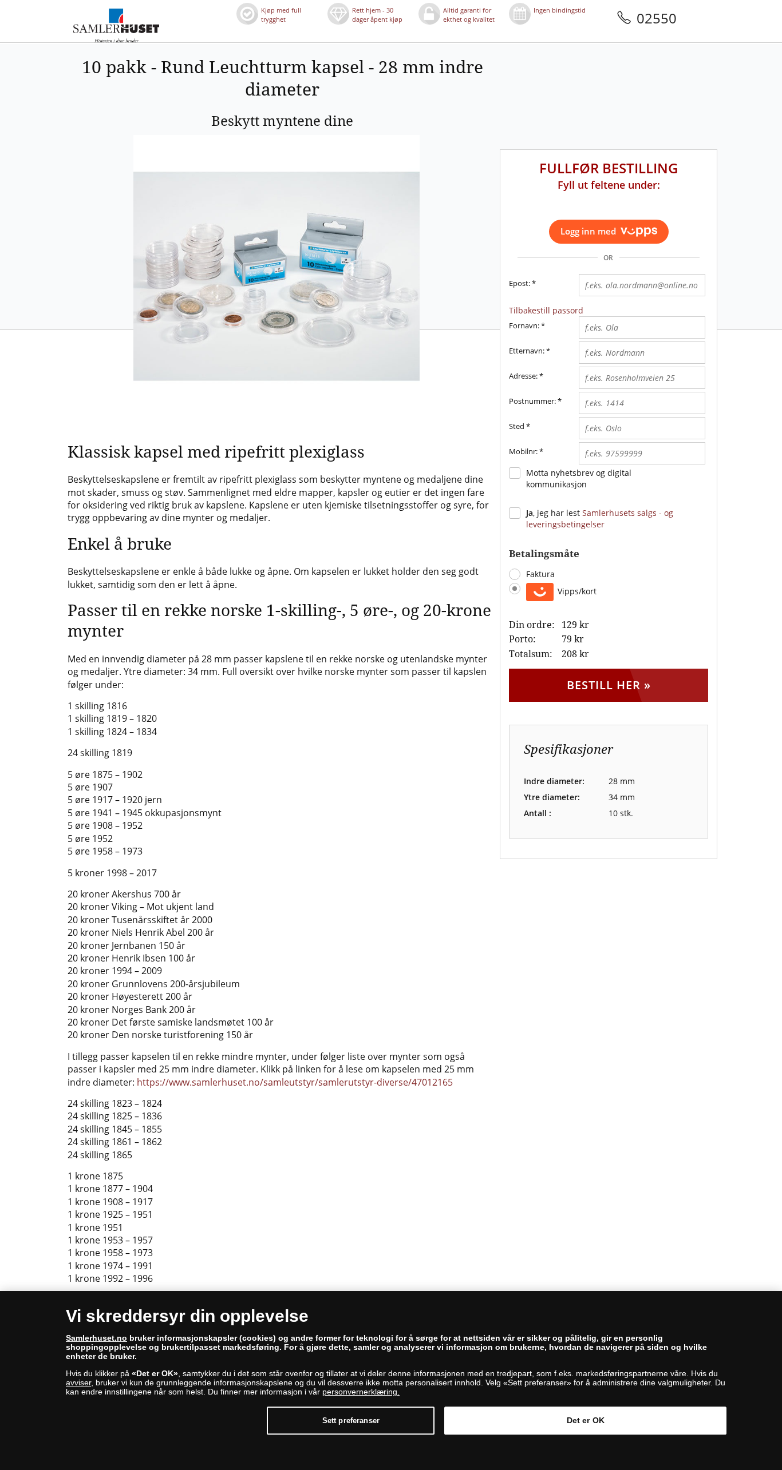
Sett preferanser (351, 1420)
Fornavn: (524, 325)
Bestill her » (609, 685)
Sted (516, 426)
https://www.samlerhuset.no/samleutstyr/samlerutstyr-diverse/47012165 (295, 1082)
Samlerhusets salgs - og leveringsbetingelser (599, 518)
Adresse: (523, 376)
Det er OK (586, 1420)
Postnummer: (532, 401)
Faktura (540, 574)
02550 (657, 18)
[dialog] (391, 1380)
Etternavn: (526, 350)
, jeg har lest (599, 518)
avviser (78, 1382)
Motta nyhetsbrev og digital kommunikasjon (578, 478)
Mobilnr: (523, 451)
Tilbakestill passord (546, 310)
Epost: (522, 283)
